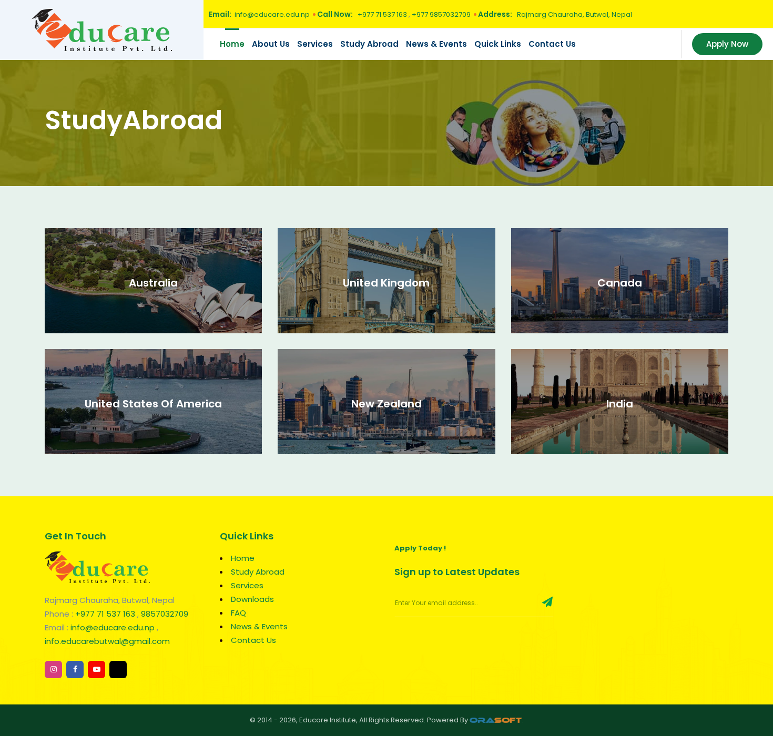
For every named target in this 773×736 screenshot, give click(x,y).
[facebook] (75, 669)
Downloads (252, 599)
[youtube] (96, 669)
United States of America (153, 403)
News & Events (436, 43)
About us (271, 43)
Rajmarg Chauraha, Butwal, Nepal (573, 14)
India (619, 403)
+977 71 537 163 (383, 14)
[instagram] (53, 669)
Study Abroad (369, 43)
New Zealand (386, 403)
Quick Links (497, 43)
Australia (153, 282)
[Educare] (101, 28)
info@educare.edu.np (272, 14)
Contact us (552, 43)
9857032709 (164, 613)
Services (315, 43)
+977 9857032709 (441, 14)
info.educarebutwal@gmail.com (107, 641)
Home (232, 43)
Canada (619, 282)
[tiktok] (118, 669)
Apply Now (727, 43)
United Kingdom (386, 282)
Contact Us (253, 640)
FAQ (238, 612)
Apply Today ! (420, 548)
